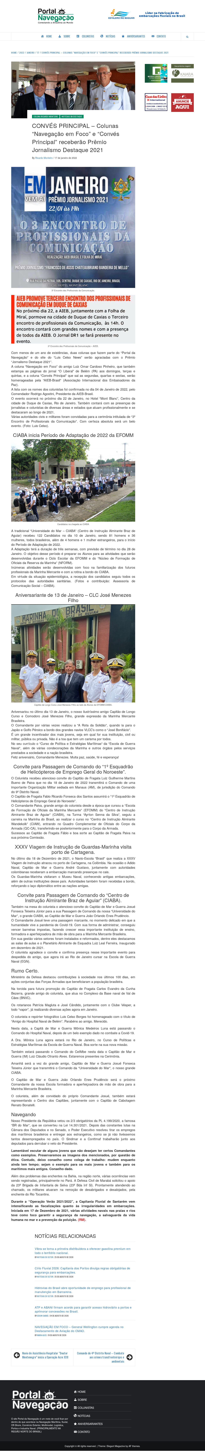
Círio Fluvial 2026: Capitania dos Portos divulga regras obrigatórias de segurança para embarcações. (82, 1270)
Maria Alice (42, 1335)
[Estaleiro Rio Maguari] (149, 13)
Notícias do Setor (45, 1257)
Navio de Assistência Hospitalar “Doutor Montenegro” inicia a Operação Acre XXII (45, 1355)
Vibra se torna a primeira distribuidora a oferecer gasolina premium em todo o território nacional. (83, 1250)
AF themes (134, 1446)
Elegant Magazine (116, 1446)
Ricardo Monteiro (44, 157)
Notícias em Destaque (72, 116)
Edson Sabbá (43, 1315)
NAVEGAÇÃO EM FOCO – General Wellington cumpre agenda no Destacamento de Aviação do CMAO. (79, 1329)
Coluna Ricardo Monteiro (46, 116)
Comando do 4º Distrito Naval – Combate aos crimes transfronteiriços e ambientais (100, 1357)
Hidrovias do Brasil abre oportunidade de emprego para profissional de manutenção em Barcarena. (83, 1290)
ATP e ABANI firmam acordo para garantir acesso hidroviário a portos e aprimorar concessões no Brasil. (83, 1309)
